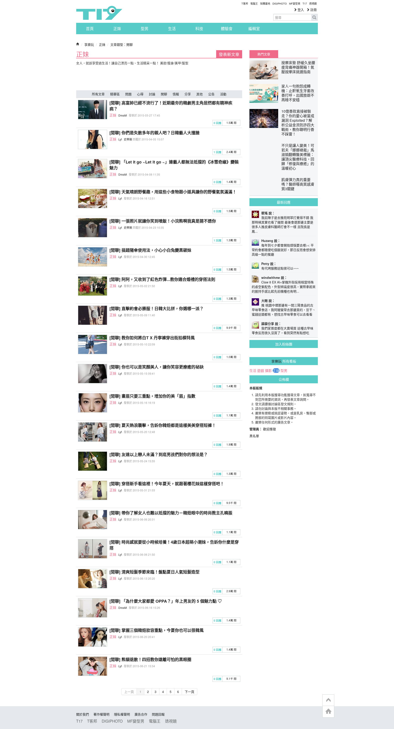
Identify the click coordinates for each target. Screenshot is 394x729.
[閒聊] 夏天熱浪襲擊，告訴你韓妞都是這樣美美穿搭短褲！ (162, 425)
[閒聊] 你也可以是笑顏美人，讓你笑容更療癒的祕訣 (156, 367)
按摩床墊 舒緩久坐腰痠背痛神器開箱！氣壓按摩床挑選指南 (298, 67)
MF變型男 (294, 3)
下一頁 (189, 691)
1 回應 (217, 152)
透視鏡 (313, 3)
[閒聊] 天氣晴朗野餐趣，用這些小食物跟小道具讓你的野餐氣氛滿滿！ (172, 192)
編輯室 (254, 28)
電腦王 (254, 3)
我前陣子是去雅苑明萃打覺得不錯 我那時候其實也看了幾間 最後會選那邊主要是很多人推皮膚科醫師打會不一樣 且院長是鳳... (282, 224)
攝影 (268, 370)
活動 (223, 94)
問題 (128, 94)
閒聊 (164, 94)
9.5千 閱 (231, 503)
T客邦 (244, 3)
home (328, 711)
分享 (187, 94)
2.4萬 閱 (231, 152)
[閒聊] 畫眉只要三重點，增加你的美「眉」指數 (152, 396)
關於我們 (82, 714)
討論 (152, 94)
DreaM (122, 115)
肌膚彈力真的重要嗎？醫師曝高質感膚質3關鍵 (297, 184)
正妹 (117, 28)
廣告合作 (141, 714)
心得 (140, 94)
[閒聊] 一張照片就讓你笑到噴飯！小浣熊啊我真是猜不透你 (162, 221)
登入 (300, 9)
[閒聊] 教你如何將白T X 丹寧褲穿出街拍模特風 (152, 338)
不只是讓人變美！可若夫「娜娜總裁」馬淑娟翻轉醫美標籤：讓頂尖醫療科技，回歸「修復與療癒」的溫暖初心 (297, 157)
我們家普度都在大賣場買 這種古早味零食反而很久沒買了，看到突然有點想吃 (282, 330)
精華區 (115, 94)
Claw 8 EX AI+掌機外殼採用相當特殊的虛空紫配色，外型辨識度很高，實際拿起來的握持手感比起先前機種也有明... (284, 286)
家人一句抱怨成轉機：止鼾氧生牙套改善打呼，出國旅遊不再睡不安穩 (297, 92)
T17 (99, 13)
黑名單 (254, 435)
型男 (144, 28)
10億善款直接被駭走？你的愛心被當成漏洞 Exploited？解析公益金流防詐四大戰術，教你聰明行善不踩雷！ (297, 123)
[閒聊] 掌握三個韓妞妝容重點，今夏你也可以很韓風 (156, 630)
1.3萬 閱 (231, 240)
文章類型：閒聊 (121, 44)
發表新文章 (229, 54)
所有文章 (98, 94)
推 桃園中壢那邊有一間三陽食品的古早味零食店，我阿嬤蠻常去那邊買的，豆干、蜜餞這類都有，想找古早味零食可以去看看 (284, 310)
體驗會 (227, 28)
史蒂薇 (128, 139)
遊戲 (260, 370)
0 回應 (217, 123)
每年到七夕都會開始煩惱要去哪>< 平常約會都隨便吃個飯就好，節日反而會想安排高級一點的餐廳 (284, 250)
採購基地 (265, 3)
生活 (172, 28)
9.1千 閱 (231, 678)
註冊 (313, 9)
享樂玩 (89, 44)
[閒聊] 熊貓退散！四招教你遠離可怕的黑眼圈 (150, 659)
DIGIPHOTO (279, 3)
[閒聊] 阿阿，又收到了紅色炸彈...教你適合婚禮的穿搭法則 (162, 279)
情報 (176, 94)
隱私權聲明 (122, 714)
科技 (199, 28)
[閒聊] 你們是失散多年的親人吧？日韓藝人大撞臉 (154, 133)
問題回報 (158, 714)
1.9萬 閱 (231, 444)
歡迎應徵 (269, 429)
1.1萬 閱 (231, 415)
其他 (199, 94)
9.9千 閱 (231, 327)
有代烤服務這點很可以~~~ (280, 268)
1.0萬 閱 (231, 357)
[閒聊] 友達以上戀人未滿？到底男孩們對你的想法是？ (158, 454)
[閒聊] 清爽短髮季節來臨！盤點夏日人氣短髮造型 (154, 572)
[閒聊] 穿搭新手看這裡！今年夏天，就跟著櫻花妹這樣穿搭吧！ (166, 484)
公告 (211, 94)
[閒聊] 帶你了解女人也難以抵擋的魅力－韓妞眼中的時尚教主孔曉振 (170, 513)
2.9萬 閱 (231, 591)
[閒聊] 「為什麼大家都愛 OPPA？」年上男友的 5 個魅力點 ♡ (165, 601)
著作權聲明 (101, 714)
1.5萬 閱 (231, 123)
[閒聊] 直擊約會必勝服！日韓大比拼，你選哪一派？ (156, 308)
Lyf (120, 139)
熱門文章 (263, 54)
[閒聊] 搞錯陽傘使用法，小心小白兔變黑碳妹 (150, 250)
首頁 (90, 28)
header (328, 700)
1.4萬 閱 (231, 182)
